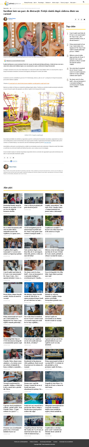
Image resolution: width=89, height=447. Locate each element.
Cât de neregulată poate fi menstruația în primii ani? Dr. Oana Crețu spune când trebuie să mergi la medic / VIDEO (33, 231)
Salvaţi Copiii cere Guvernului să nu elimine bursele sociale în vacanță (53, 318)
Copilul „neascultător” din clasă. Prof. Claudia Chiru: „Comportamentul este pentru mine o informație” (54, 208)
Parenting (40, 2)
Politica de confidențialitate (21, 441)
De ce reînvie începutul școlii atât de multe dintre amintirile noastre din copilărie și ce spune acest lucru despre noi (12, 231)
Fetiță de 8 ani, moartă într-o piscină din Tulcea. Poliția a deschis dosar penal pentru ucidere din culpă (33, 408)
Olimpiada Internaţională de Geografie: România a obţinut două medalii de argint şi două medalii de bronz (54, 408)
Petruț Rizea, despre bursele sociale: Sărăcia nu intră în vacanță (12, 296)
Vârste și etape (64, 2)
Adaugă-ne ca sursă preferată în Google (15, 60)
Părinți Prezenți (28, 2)
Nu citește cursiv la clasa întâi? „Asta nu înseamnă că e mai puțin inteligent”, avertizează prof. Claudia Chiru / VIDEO (33, 275)
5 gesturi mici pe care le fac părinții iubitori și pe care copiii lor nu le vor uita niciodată (54, 342)
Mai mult (72, 2)
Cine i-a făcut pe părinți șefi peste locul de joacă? (33, 206)
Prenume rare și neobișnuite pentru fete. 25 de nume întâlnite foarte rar (12, 430)
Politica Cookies (34, 441)
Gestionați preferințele (45, 441)
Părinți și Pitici (6, 8)
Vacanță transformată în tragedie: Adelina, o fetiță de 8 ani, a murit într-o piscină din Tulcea (12, 386)
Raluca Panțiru (12, 18)
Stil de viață (55, 2)
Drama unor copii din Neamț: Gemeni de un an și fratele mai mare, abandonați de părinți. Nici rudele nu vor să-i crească (33, 386)
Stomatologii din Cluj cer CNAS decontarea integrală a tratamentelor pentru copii (12, 341)
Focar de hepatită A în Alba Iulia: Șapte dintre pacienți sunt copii (54, 274)
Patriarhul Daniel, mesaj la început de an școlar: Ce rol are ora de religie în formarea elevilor (12, 208)
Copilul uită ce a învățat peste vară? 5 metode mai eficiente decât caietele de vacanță (53, 430)
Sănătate (47, 2)
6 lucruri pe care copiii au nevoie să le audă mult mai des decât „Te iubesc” (32, 341)
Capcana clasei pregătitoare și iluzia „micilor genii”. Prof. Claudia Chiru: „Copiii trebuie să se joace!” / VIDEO (12, 408)
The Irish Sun (47, 142)
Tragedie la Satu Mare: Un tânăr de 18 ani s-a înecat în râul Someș (54, 385)
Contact (55, 441)
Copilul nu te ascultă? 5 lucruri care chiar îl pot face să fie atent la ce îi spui (54, 229)
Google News (15, 161)
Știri (35, 2)
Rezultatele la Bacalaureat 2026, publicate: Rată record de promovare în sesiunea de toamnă (33, 364)
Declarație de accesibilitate (66, 441)
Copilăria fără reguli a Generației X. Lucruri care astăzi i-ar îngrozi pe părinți (12, 252)
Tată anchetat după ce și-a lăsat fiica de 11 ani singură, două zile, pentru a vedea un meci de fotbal (33, 253)
